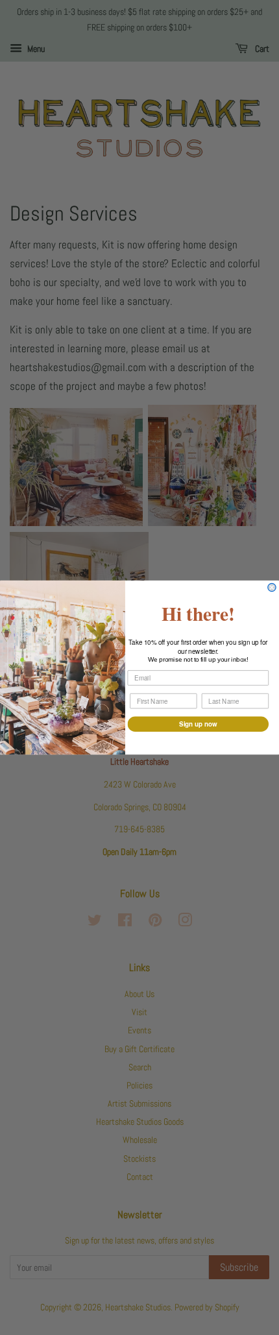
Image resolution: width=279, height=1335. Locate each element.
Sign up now (198, 723)
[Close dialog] (272, 587)
